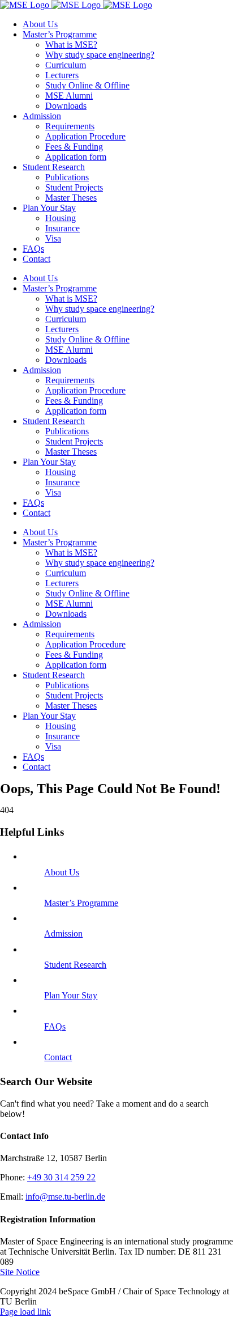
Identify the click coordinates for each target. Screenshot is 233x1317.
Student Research (75, 964)
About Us (61, 872)
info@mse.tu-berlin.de (65, 1196)
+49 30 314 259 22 (61, 1177)
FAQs (55, 1026)
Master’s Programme (81, 903)
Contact (58, 1057)
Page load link (25, 1311)
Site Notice (20, 1272)
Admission (63, 933)
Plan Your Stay (70, 995)
